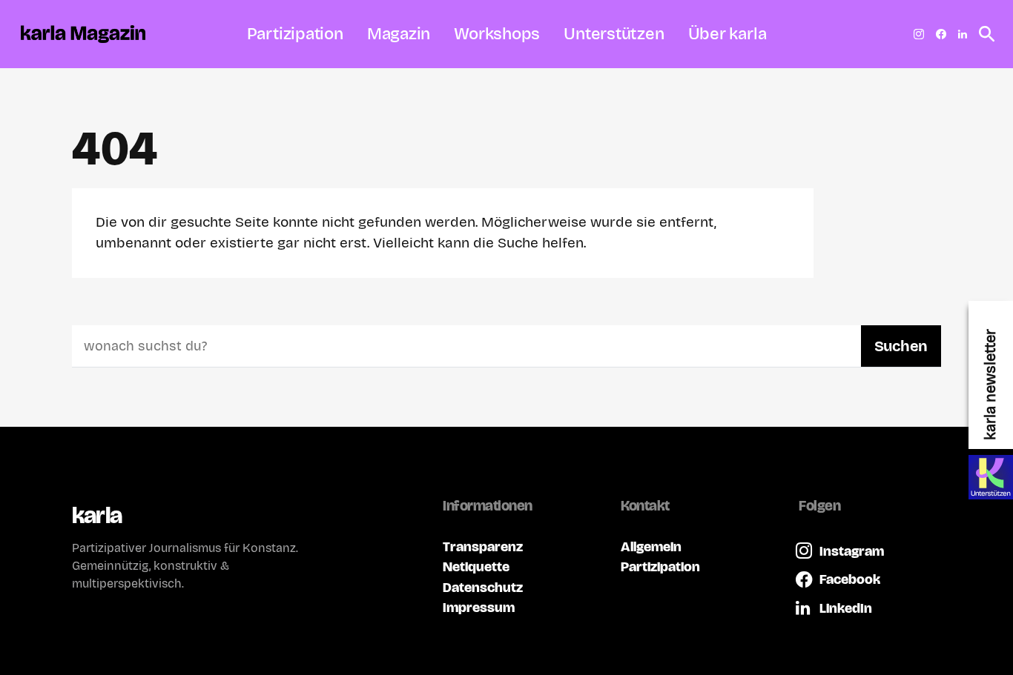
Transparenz (483, 546)
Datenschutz (483, 587)
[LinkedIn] (962, 34)
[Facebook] (941, 34)
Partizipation (660, 566)
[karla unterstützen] (991, 477)
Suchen (901, 346)
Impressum (479, 607)
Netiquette (476, 566)
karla (97, 515)
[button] (982, 34)
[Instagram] (919, 34)
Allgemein (651, 546)
